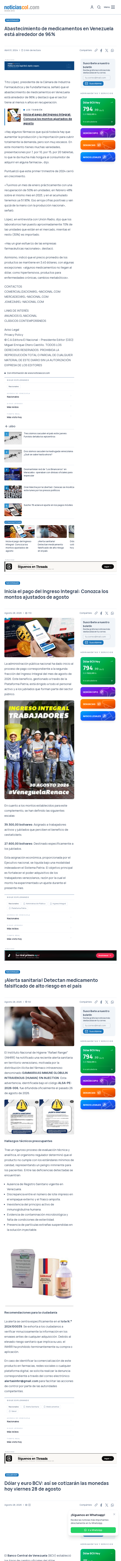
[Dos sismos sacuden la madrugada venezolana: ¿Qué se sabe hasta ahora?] (13, 456)
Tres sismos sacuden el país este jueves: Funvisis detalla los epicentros (45, 435)
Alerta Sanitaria (32, 1406)
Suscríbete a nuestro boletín (96, 65)
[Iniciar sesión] (92, 7)
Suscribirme (95, 83)
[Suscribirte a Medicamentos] (44, 1407)
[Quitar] (114, 1514)
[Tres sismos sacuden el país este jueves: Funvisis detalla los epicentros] (13, 438)
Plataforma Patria (19, 908)
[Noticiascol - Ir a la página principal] (21, 7)
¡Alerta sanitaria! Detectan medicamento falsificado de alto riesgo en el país (51, 546)
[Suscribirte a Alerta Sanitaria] (24, 1407)
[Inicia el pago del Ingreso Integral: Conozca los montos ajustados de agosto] (14, 115)
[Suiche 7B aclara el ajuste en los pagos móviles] (13, 509)
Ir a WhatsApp (95, 1530)
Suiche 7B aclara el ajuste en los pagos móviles (48, 504)
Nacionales (12, 20)
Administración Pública (35, 903)
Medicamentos (52, 1406)
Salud (14, 1411)
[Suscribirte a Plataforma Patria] (10, 908)
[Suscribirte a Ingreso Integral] (51, 904)
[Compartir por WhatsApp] (112, 50)
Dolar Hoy (11, 1474)
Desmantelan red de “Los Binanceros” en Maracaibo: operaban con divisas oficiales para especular (48, 472)
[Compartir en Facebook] (101, 50)
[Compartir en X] (106, 50)
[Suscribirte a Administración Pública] (24, 904)
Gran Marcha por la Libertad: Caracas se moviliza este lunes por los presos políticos (49, 489)
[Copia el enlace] (96, 50)
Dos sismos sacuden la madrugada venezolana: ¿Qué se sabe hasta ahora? (49, 453)
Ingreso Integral (59, 903)
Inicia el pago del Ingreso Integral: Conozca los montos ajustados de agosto (47, 118)
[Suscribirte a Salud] (10, 1411)
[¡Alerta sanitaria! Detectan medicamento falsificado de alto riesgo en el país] (52, 531)
